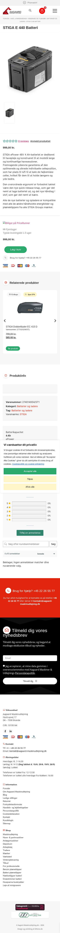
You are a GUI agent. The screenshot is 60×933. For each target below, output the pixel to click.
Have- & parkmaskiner (18, 18)
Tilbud (5, 863)
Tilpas (30, 479)
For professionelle (11, 866)
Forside (6, 18)
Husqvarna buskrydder (13, 882)
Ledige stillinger (10, 798)
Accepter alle (30, 471)
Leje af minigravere (12, 885)
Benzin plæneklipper (12, 869)
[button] (30, 141)
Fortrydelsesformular (12, 804)
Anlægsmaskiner (10, 841)
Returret (6, 801)
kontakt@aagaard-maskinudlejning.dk (27, 751)
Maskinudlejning (10, 834)
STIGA (23, 414)
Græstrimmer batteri (12, 879)
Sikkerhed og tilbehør (37, 18)
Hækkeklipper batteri (12, 876)
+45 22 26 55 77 (25, 258)
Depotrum (7, 844)
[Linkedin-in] (10, 731)
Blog (5, 795)
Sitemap (6, 823)
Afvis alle (30, 487)
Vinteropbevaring (11, 860)
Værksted (7, 856)
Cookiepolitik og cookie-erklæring (28, 464)
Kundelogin (8, 820)
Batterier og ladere (27, 406)
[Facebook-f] (5, 731)
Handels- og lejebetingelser (15, 807)
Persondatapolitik (25, 673)
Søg (53, 544)
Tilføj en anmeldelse (30, 532)
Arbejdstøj (7, 847)
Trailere (6, 850)
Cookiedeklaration (11, 814)
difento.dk (39, 929)
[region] (30, 466)
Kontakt (6, 817)
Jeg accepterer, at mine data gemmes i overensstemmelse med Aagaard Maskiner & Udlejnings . (27, 670)
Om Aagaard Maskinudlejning (16, 791)
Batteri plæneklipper (12, 872)
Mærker (6, 853)
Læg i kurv (15, 249)
